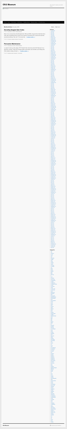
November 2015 (53, 175)
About (9, 22)
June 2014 (52, 195)
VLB (51, 405)
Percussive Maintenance (12, 44)
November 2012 (53, 218)
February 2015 (53, 186)
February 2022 (53, 89)
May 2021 (52, 100)
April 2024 (52, 63)
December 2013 (53, 202)
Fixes (52, 311)
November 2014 (53, 189)
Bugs (52, 273)
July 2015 (52, 180)
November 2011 (53, 232)
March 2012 (53, 227)
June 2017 (52, 153)
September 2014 (53, 192)
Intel (51, 320)
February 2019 (53, 132)
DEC (51, 294)
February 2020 (53, 117)
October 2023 (53, 68)
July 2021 (52, 97)
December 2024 (53, 54)
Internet (52, 321)
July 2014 (52, 194)
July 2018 (52, 139)
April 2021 (52, 101)
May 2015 (52, 182)
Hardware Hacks (11, 53)
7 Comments (20, 53)
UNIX (52, 398)
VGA (52, 401)
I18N (52, 317)
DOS (52, 299)
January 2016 (53, 173)
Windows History (34, 22)
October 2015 (53, 176)
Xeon (52, 420)
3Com (52, 254)
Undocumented (53, 397)
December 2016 (53, 160)
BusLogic (52, 274)
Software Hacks (53, 380)
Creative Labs (53, 288)
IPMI (52, 322)
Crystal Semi (53, 289)
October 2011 (53, 233)
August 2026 (53, 30)
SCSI (52, 374)
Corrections (53, 286)
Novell (52, 342)
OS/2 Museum (9, 4)
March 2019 (53, 130)
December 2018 (53, 134)
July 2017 (52, 152)
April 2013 (52, 212)
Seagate (13, 39)
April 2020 (52, 115)
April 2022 (52, 87)
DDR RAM (53, 292)
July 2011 (52, 236)
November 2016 (53, 161)
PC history (9, 39)
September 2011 (53, 234)
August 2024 (53, 58)
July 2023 (52, 71)
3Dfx (52, 255)
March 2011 (53, 241)
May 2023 (52, 74)
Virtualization (53, 404)
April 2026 (52, 35)
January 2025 (53, 53)
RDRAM (52, 368)
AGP (51, 260)
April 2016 (52, 169)
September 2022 (53, 82)
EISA (52, 305)
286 (51, 251)
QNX (52, 365)
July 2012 (52, 222)
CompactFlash (53, 280)
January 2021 (53, 104)
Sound (52, 383)
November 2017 (53, 148)
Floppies (52, 312)
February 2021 (53, 103)
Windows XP (53, 412)
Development (53, 295)
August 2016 (53, 165)
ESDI (52, 307)
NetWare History (27, 22)
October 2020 (53, 108)
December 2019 (53, 120)
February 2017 (53, 157)
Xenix (52, 419)
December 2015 (53, 174)
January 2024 (53, 67)
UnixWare (52, 399)
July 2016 (52, 166)
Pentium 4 (52, 355)
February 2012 (53, 228)
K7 (51, 324)
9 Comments (20, 39)
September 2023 (53, 69)
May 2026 (52, 34)
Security (52, 377)
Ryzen (52, 371)
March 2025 (53, 50)
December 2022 (53, 79)
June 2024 (52, 61)
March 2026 (53, 36)
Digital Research (53, 296)
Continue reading (31, 37)
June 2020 (52, 113)
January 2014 (53, 201)
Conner (52, 285)
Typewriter (52, 393)
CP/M (52, 287)
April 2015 (52, 183)
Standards (52, 386)
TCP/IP (52, 390)
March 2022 (53, 88)
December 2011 (53, 231)
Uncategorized (53, 395)
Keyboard (52, 325)
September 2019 (53, 123)
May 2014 (52, 196)
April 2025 (52, 49)
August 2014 (53, 193)
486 (51, 256)
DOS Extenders (53, 300)
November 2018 (53, 135)
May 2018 (52, 141)
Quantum (52, 366)
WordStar (52, 414)
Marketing (52, 333)
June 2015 (52, 181)
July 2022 (52, 83)
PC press (52, 351)
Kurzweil (52, 327)
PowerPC (52, 361)
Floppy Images (53, 313)
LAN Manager (53, 328)
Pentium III (52, 358)
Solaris (52, 381)
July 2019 (52, 126)
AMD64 (52, 262)
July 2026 (52, 31)
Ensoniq (52, 306)
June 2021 (52, 99)
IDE (51, 319)
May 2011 (52, 239)
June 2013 (52, 209)
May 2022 (52, 86)
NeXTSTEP (53, 340)
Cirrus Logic (53, 279)
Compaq (52, 281)
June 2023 (52, 73)
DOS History (19, 22)
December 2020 (53, 106)
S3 (51, 372)
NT (51, 344)
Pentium (52, 354)
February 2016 (53, 172)
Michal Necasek (19, 31)
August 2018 (53, 137)
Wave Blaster (53, 407)
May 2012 (52, 225)
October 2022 (53, 81)
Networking (53, 339)
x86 (51, 417)
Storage (16, 39)
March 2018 (53, 143)
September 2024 (53, 57)
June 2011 (52, 238)
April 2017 (52, 155)
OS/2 (52, 346)
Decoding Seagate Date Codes (14, 30)
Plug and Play (53, 360)
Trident (52, 392)
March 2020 (53, 116)
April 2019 (52, 129)
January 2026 (53, 38)
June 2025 (52, 47)
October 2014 (53, 190)
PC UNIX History (42, 22)
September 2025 (53, 43)
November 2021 (53, 93)
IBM (51, 318)
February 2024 (53, 66)
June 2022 (52, 84)
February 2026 (53, 37)
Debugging (52, 293)
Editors (52, 304)
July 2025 (52, 46)
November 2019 (53, 121)
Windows (52, 410)
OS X (52, 345)
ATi (51, 267)
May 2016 (52, 168)
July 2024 (52, 60)
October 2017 (53, 149)
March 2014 (53, 199)
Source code (53, 385)
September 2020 (53, 109)
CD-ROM (52, 278)
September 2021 (53, 95)
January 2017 (53, 159)
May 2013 (52, 210)
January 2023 (53, 77)
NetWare (52, 338)
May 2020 (52, 114)
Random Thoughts (54, 367)
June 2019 (52, 127)
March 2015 (53, 185)
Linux (52, 331)
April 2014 (52, 198)
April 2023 (52, 75)
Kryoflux (52, 326)
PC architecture (53, 347)
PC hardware (53, 348)
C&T (51, 276)
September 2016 (53, 163)
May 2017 (52, 154)
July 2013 (52, 208)
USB (51, 400)
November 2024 (53, 55)
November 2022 (53, 80)
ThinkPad (52, 391)
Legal (52, 329)
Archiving (52, 265)
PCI (51, 352)
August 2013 (53, 207)
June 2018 (52, 140)
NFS (51, 341)
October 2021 (53, 94)
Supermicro (53, 388)
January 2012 (53, 229)
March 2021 (53, 102)
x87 (51, 418)
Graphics (52, 314)
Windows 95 (53, 411)
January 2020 (53, 119)
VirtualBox (52, 403)
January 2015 (53, 187)
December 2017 (53, 147)
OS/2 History (13, 22)
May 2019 (52, 128)
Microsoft (52, 335)
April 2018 (52, 142)
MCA (52, 334)
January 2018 (53, 146)
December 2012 (53, 216)
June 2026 (52, 33)
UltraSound (53, 394)
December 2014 (53, 188)
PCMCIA (52, 353)
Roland (52, 370)
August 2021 (53, 96)
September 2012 (53, 220)
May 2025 (52, 48)
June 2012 (52, 223)
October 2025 (53, 42)
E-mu (52, 302)
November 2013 (53, 203)
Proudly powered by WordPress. (56, 425)
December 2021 (53, 91)
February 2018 (53, 145)
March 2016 (53, 170)
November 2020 (53, 107)
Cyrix (52, 291)
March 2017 (53, 156)
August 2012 (53, 221)
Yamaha (52, 421)
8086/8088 (52, 258)
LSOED (52, 332)
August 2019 (53, 124)
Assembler (52, 266)
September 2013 (53, 206)
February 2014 (53, 200)
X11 (51, 415)
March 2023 (53, 76)
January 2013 (53, 215)
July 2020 (52, 112)
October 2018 (53, 136)
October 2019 (53, 122)
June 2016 (52, 167)
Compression (53, 282)
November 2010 (53, 243)
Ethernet (52, 308)
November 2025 (53, 41)
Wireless (52, 413)
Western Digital (53, 408)
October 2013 (53, 205)
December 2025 (53, 40)
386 (51, 252)
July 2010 (52, 247)
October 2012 (53, 219)
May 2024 (52, 62)
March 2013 (53, 213)
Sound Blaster (53, 384)
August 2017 (53, 150)
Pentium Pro (53, 359)
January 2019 (53, 133)
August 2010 (53, 246)
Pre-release (52, 362)
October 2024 (53, 56)
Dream (52, 301)
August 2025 (53, 44)
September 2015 (53, 177)
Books (52, 269)
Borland (52, 271)
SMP (52, 379)
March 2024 (53, 64)
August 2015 (53, 179)
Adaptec (52, 259)
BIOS (52, 268)
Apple (52, 264)
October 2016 (53, 162)
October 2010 (53, 245)
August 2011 (53, 235)
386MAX (52, 253)
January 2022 (53, 90)
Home (5, 22)
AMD (52, 261)
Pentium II (52, 357)
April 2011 (52, 240)
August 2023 (53, 70)
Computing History (54, 284)
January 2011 (53, 242)
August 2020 (53, 110)
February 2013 (53, 214)
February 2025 (53, 51)
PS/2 (51, 364)
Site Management (53, 378)
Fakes (52, 309)
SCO (51, 373)
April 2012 (52, 226)
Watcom (52, 406)
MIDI (52, 337)
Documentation (53, 298)
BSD (51, 272)
